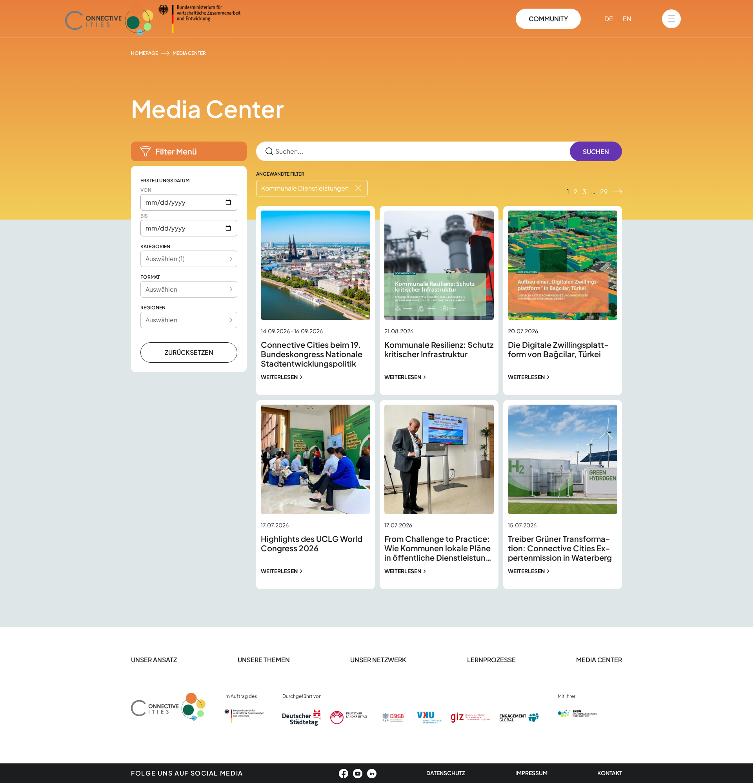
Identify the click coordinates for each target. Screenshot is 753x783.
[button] (189, 151)
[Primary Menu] (671, 18)
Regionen (153, 308)
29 (604, 191)
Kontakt (609, 772)
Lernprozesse (491, 660)
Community (548, 19)
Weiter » (617, 191)
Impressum (531, 772)
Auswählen (161, 289)
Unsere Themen (264, 660)
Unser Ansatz (154, 660)
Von (145, 190)
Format (150, 277)
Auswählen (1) (165, 258)
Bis (144, 216)
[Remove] (358, 188)
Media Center (599, 660)
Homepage (144, 53)
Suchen (596, 151)
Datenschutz (445, 772)
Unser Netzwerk (378, 660)
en (627, 19)
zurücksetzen (189, 352)
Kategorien (155, 246)
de (608, 19)
